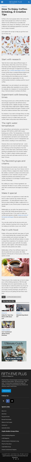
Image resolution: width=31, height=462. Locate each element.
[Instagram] (12, 401)
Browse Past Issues (6, 419)
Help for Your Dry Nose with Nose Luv (7, 316)
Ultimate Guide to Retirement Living (10, 441)
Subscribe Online (6, 428)
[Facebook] (8, 401)
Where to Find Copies (7, 422)
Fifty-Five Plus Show (6, 443)
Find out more (6, 390)
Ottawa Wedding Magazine (8, 435)
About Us (4, 411)
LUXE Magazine (5, 438)
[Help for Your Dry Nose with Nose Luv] (8, 307)
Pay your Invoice (6, 416)
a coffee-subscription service (14, 297)
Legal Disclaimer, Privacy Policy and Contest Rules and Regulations (15, 456)
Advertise (4, 413)
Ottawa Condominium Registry (9, 449)
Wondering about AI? (22, 315)
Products (4, 6)
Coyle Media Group (6, 446)
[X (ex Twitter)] (3, 401)
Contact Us (4, 425)
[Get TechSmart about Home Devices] (8, 324)
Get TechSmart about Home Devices (7, 333)
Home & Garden (6, 330)
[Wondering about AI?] (22, 307)
